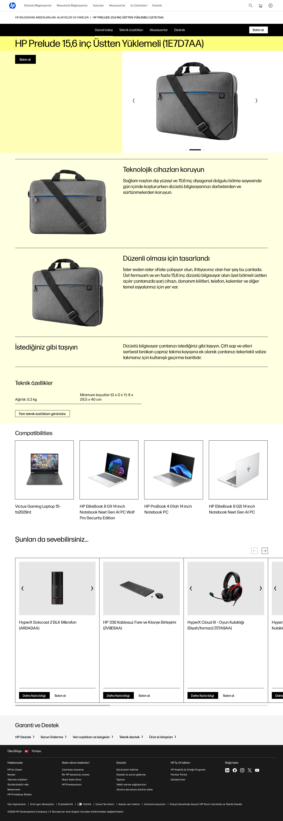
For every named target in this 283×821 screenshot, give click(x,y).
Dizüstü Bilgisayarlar (38, 5)
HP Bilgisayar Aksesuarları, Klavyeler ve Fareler (52, 17)
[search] (251, 6)
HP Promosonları (72, 784)
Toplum (120, 779)
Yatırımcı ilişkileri (17, 779)
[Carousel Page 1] (186, 150)
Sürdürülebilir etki (18, 784)
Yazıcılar (98, 5)
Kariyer (11, 774)
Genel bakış (104, 30)
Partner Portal (179, 774)
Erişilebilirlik (65, 804)
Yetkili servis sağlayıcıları (131, 784)
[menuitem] (38, 6)
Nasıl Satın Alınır (72, 779)
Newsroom (13, 789)
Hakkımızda (15, 762)
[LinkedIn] (227, 770)
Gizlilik (87, 804)
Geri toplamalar (16, 804)
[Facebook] (235, 770)
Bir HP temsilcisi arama (75, 774)
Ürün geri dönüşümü (42, 804)
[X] (250, 770)
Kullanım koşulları (155, 804)
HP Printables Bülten (19, 794)
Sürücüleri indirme (127, 769)
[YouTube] (257, 770)
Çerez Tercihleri (105, 804)
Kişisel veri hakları (129, 804)
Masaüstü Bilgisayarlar (72, 5)
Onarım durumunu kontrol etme (134, 789)
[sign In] (271, 6)
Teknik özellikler (131, 30)
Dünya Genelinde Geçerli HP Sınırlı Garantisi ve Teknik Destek (206, 804)
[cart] (261, 6)
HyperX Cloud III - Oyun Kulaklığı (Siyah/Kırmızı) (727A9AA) (215, 625)
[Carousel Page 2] (195, 150)
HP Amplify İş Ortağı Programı (188, 769)
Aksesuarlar (117, 5)
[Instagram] (242, 770)
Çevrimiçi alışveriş (73, 769)
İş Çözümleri (139, 5)
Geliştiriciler (178, 779)
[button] (133, 100)
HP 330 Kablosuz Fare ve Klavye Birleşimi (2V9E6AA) (139, 625)
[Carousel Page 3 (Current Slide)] (204, 150)
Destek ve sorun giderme (131, 774)
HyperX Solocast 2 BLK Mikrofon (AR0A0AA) (47, 625)
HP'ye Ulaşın (14, 769)
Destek (157, 5)
